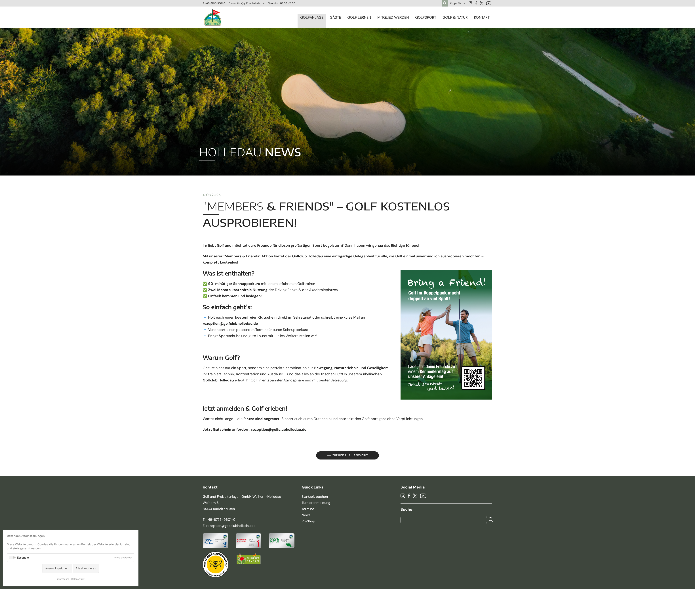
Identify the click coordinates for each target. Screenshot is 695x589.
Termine (308, 509)
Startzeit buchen (315, 496)
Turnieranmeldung (316, 503)
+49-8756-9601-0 (215, 3)
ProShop (308, 521)
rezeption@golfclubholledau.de (247, 3)
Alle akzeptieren (86, 568)
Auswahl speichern (57, 568)
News (306, 515)
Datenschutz (78, 578)
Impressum (63, 578)
